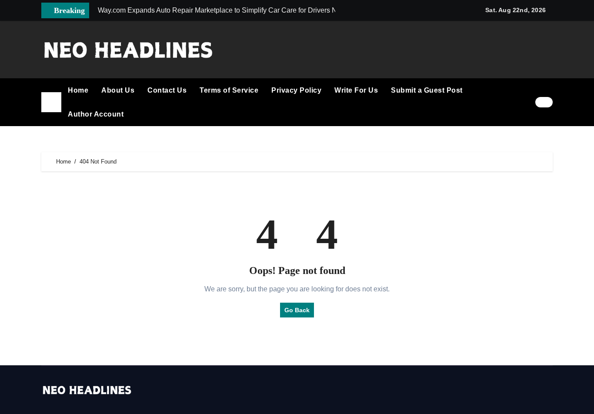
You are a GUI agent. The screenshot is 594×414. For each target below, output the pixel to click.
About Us (117, 90)
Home (78, 90)
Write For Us (356, 90)
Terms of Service (229, 90)
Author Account (95, 114)
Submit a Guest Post (427, 90)
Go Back (297, 310)
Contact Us (167, 90)
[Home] (51, 102)
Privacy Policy (296, 90)
